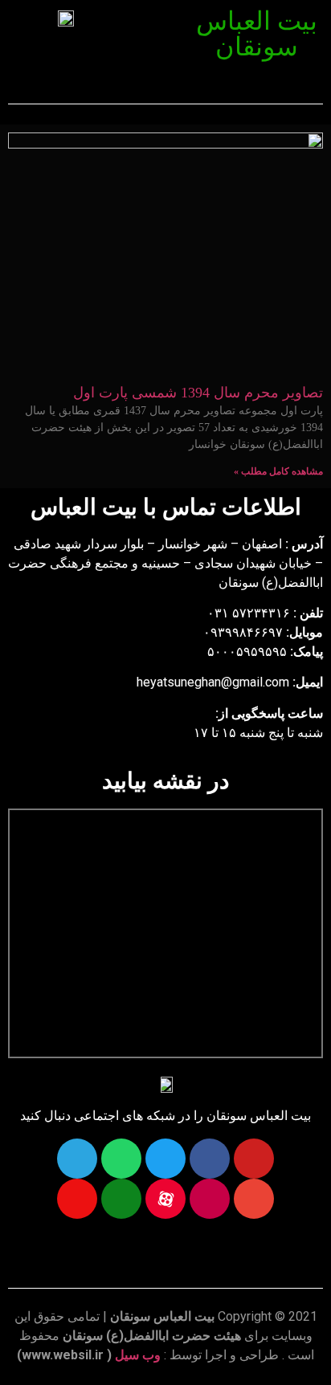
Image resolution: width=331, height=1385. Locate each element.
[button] (157, 22)
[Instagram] (210, 1199)
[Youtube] (254, 1159)
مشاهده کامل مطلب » (278, 471)
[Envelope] (254, 1199)
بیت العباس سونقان (256, 33)
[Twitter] (165, 1159)
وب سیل (138, 1355)
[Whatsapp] (121, 1159)
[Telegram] (77, 1159)
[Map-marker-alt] (77, 1199)
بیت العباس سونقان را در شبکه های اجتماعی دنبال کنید (165, 1115)
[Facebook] (210, 1159)
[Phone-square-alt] (121, 1199)
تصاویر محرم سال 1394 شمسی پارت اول (198, 393)
